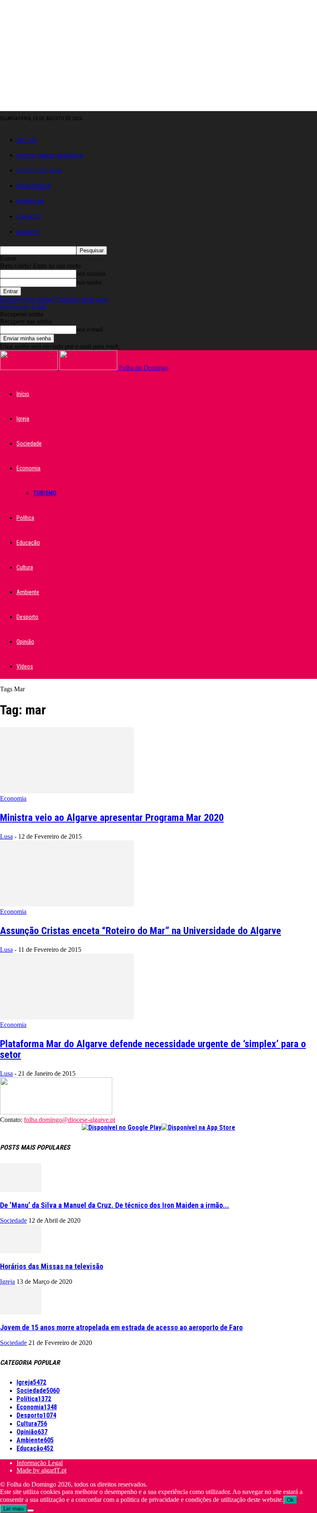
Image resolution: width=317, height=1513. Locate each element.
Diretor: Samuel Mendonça (50, 155)
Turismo (45, 493)
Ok (290, 1500)
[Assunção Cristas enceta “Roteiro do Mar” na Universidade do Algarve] (67, 904)
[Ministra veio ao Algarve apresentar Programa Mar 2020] (67, 790)
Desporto (27, 617)
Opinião (25, 641)
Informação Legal (23, 306)
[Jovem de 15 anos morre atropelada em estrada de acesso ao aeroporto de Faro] (20, 1312)
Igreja (23, 418)
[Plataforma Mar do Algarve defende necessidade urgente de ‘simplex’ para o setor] (67, 1017)
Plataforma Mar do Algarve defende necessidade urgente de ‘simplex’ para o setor (153, 1049)
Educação (28, 542)
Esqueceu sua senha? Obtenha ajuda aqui (53, 299)
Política (25, 518)
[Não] (30, 1510)
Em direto (28, 232)
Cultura (25, 567)
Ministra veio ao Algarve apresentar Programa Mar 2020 (112, 817)
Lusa (6, 836)
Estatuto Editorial (40, 171)
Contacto (29, 216)
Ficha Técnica (33, 186)
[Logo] (29, 367)
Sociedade (29, 443)
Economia (28, 468)
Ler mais (13, 1509)
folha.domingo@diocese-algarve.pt (69, 1119)
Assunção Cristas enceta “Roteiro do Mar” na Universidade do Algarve (140, 931)
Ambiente (28, 592)
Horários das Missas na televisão (51, 1266)
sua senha (89, 282)
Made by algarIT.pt (41, 1470)
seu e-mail (89, 329)
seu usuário (91, 273)
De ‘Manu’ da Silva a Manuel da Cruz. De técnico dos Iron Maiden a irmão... (114, 1205)
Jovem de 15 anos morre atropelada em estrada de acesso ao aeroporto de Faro (121, 1327)
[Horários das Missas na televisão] (20, 1251)
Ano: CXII (27, 140)
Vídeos (25, 666)
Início (23, 394)
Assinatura (30, 201)
